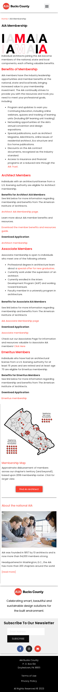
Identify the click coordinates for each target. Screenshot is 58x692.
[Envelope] (37, 649)
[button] (47, 6)
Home (5, 18)
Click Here (19, 346)
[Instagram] (29, 649)
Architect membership (15, 242)
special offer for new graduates (36, 268)
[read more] (9, 571)
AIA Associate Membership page (20, 320)
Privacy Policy (29, 681)
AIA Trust (13, 166)
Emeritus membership (14, 398)
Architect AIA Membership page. (20, 211)
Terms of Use (29, 675)
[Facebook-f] (20, 649)
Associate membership (15, 332)
